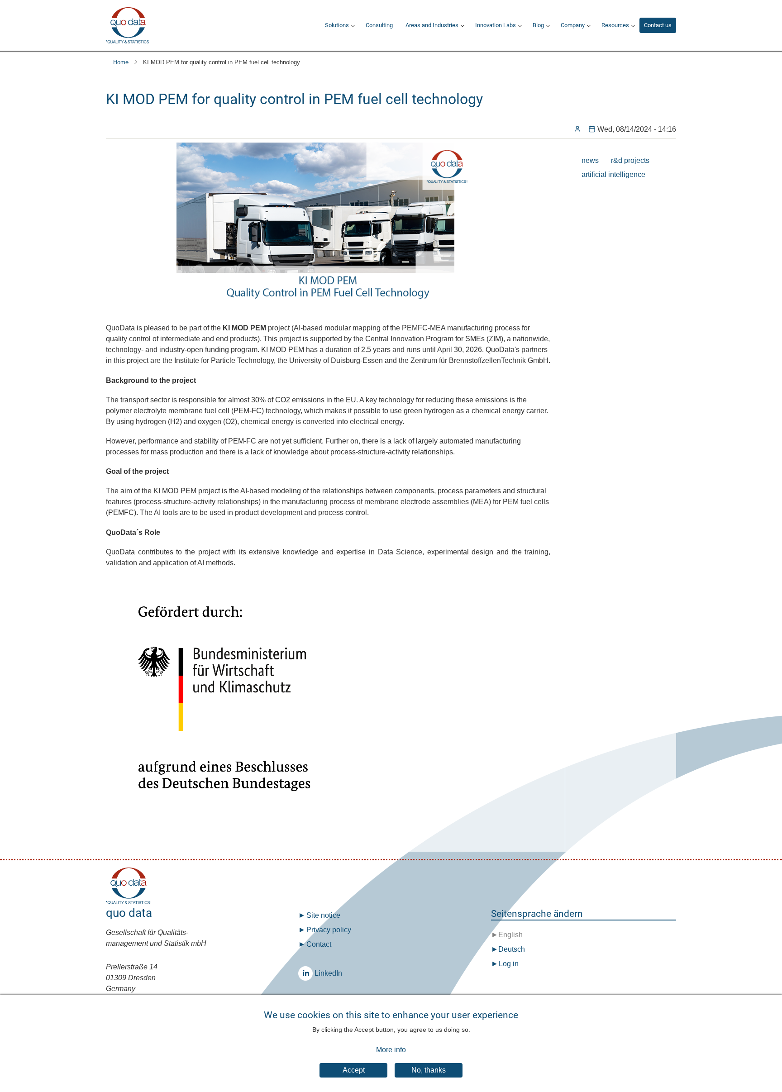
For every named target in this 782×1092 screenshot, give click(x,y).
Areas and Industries (431, 25)
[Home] (128, 25)
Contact (318, 944)
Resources (615, 25)
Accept (354, 1070)
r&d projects (630, 160)
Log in (509, 964)
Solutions (337, 25)
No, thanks (428, 1070)
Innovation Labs (495, 25)
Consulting (379, 25)
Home (121, 62)
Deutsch (511, 949)
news (590, 160)
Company (573, 25)
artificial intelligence (613, 174)
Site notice (323, 915)
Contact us (658, 25)
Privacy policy (328, 930)
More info (391, 1050)
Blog (538, 25)
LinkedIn (305, 973)
